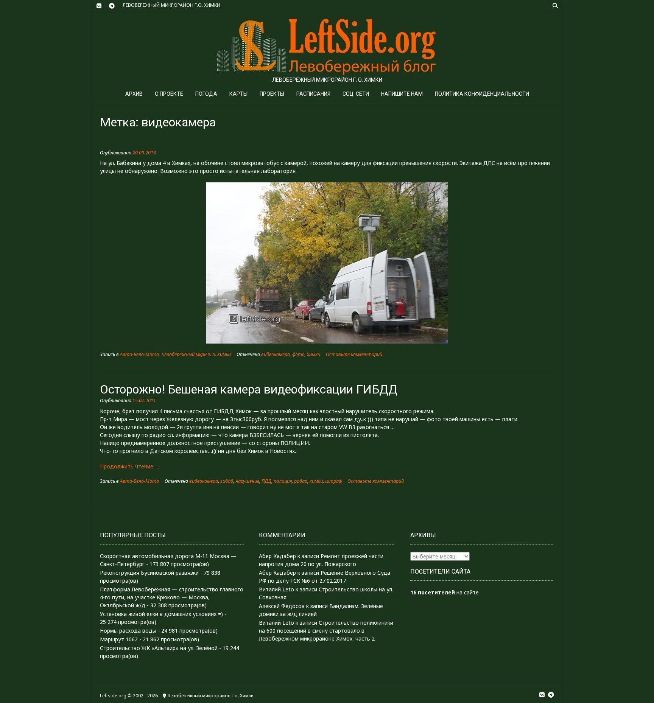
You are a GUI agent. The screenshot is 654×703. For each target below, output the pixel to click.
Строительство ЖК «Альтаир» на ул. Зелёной (159, 648)
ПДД (266, 481)
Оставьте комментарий (354, 354)
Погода (206, 94)
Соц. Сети (356, 94)
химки (313, 354)
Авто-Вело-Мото (139, 354)
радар (300, 481)
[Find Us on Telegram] (111, 6)
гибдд (226, 481)
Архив (134, 94)
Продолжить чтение (130, 466)
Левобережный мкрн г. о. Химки (196, 354)
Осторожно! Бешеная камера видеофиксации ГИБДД (248, 389)
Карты (238, 94)
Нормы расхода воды (128, 630)
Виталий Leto (276, 589)
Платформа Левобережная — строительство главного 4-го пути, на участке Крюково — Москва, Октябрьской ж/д (171, 597)
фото (298, 354)
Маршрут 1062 (119, 639)
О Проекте (169, 94)
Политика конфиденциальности (482, 94)
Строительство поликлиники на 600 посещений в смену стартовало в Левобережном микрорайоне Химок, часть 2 (326, 630)
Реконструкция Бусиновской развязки (149, 572)
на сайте (444, 592)
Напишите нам (402, 94)
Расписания (313, 94)
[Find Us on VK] (98, 6)
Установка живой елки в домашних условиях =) (161, 613)
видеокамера (275, 354)
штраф (333, 481)
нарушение (247, 481)
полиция (283, 481)
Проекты (272, 94)
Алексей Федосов (282, 606)
